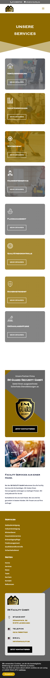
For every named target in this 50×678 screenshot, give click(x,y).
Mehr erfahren (17, 82)
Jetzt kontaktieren (25, 429)
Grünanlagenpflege (12, 539)
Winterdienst (10, 532)
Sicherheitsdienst (12, 550)
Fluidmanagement (12, 543)
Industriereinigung (12, 529)
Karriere (8, 577)
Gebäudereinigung (12, 525)
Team (7, 573)
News (7, 570)
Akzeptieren (9, 674)
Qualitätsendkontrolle (19, 253)
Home (7, 563)
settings (22, 670)
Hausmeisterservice (13, 536)
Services (8, 566)
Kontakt (8, 581)
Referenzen (9, 584)
